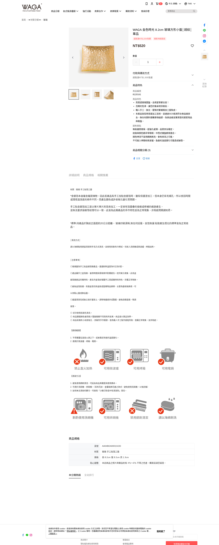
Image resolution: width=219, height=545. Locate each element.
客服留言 (126, 540)
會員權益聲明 (128, 544)
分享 (138, 158)
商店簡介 (84, 540)
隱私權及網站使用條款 (89, 544)
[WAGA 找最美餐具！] (34, 8)
